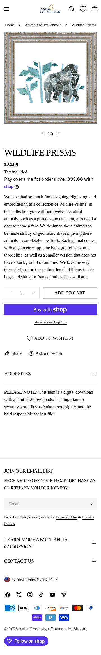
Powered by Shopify (69, 628)
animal (77, 240)
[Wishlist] (83, 9)
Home (10, 25)
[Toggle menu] (6, 9)
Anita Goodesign (34, 628)
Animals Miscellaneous (43, 25)
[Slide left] (42, 133)
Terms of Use (66, 517)
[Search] (71, 9)
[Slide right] (58, 133)
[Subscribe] (91, 504)
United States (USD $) (32, 579)
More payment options (50, 322)
